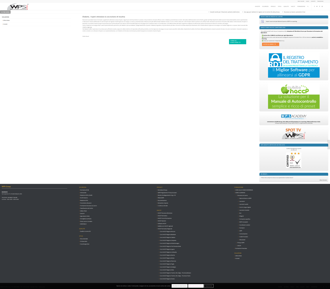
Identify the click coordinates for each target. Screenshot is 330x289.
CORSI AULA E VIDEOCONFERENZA (244, 190)
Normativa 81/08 (84, 190)
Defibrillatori (83, 224)
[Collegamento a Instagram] (319, 6)
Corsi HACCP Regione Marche (167, 255)
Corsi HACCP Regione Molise (167, 258)
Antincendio (83, 192)
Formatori (242, 228)
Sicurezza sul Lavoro (242, 195)
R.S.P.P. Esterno (84, 198)
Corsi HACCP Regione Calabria (167, 237)
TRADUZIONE (320, 1)
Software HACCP (162, 223)
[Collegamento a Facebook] (314, 6)
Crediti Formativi (243, 236)
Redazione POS (84, 200)
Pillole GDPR (161, 198)
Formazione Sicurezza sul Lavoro (88, 205)
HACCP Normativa (162, 215)
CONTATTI (313, 1)
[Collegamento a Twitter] (317, 6)
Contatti (5, 24)
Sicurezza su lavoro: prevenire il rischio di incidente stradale (267, 12)
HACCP (239, 245)
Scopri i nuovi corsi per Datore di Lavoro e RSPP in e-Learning (281, 21)
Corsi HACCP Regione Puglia (167, 264)
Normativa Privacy (162, 190)
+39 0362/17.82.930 (12, 197)
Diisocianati (242, 239)
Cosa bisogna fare (84, 244)
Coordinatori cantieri (244, 225)
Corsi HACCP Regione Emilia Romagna (169, 243)
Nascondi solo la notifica (195, 286)
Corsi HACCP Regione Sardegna (168, 267)
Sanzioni (82, 213)
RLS (240, 213)
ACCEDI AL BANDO (268, 44)
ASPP (240, 231)
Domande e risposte (163, 203)
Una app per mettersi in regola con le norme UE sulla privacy (228, 12)
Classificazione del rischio (86, 208)
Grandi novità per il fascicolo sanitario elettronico (191, 12)
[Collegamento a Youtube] (322, 6)
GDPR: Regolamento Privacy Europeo (167, 192)
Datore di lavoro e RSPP (245, 198)
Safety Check (83, 211)
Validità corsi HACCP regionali (165, 226)
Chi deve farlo (83, 241)
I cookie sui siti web (163, 205)
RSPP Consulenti (243, 222)
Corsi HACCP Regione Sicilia (167, 270)
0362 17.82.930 (301, 1)
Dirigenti (241, 216)
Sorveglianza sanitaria (85, 218)
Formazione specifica (244, 219)
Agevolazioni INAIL (85, 216)
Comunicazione (243, 234)
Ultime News (6, 20)
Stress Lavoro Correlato (86, 221)
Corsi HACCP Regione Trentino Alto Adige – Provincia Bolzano (175, 273)
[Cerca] (307, 6)
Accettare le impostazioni (179, 286)
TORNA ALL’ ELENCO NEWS (234, 41)
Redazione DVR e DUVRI (86, 195)
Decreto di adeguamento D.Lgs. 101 (167, 195)
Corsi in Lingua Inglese (245, 207)
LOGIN (307, 1)
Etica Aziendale (84, 239)
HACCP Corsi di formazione (165, 218)
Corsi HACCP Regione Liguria (167, 249)
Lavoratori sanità (243, 204)
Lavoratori (242, 201)
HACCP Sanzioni (162, 221)
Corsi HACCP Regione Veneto (167, 279)
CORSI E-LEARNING (240, 192)
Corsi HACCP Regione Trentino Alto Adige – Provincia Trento (175, 276)
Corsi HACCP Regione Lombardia (168, 252)
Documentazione (162, 200)
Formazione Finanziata (241, 248)
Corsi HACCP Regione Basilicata (168, 234)
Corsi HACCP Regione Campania (168, 240)
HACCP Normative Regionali (165, 229)
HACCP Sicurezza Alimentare (165, 213)
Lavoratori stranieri (244, 210)
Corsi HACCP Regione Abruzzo (167, 231)
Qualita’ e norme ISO (85, 231)
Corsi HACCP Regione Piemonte (168, 261)
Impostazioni (208, 286)
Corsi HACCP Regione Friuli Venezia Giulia (170, 246)
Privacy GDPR (240, 242)
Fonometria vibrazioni (85, 203)
